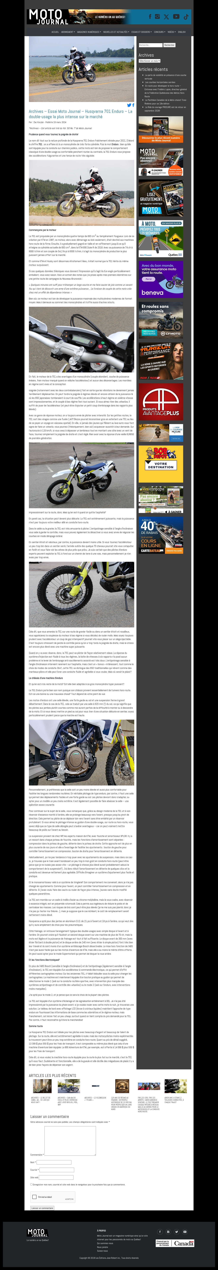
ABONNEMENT (67, 32)
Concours (159, 32)
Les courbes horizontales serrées (160, 82)
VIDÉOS (171, 32)
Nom (33, 1162)
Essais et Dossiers (141, 32)
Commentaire (37, 1154)
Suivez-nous (102, 1250)
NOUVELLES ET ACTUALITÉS (115, 32)
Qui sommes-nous (105, 1243)
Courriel (34, 1169)
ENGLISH (182, 32)
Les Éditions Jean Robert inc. (108, 1258)
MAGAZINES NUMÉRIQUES (88, 32)
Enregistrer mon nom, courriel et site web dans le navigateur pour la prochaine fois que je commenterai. (79, 1184)
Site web (34, 1177)
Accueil (55, 32)
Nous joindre (102, 1247)
